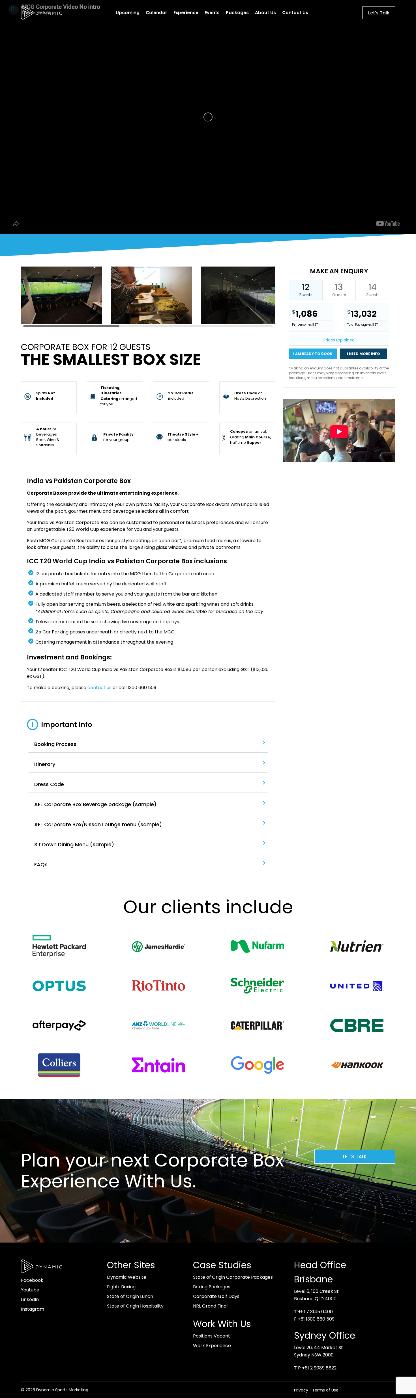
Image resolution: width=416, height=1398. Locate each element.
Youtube (30, 1290)
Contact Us (295, 13)
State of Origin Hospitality (135, 1306)
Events (212, 13)
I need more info (363, 353)
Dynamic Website (126, 1277)
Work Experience (212, 1345)
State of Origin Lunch (130, 1296)
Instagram (32, 1309)
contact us (99, 687)
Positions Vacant (211, 1336)
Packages (237, 13)
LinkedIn (30, 1299)
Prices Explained (339, 340)
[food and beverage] (151, 322)
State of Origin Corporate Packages (233, 1277)
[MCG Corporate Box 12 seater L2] (61, 322)
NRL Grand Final (210, 1306)
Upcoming (128, 13)
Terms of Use (325, 1390)
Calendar (156, 13)
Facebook (32, 1280)
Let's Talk (378, 13)
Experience (185, 13)
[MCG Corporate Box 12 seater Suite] (241, 322)
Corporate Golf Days (216, 1296)
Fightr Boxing (121, 1287)
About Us (265, 13)
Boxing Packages (211, 1287)
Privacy (301, 1390)
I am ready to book (313, 353)
